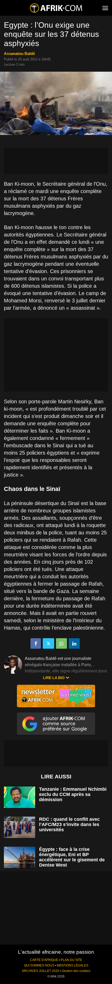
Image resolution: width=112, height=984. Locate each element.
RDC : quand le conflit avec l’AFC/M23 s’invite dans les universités (69, 824)
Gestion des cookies (76, 971)
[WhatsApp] (61, 643)
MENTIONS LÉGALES (72, 965)
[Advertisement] (56, 161)
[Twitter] (48, 643)
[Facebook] (35, 643)
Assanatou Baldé (19, 53)
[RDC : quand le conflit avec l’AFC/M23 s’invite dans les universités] (19, 827)
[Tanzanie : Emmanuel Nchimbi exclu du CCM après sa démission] (19, 797)
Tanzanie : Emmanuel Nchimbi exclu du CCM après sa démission (73, 794)
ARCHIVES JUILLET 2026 (40, 971)
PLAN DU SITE (71, 960)
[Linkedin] (74, 643)
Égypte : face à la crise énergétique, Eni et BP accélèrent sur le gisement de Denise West (72, 857)
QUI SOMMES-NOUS (39, 965)
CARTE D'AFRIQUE (44, 960)
